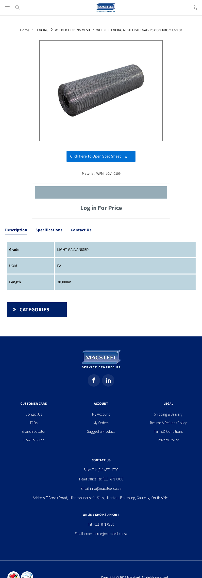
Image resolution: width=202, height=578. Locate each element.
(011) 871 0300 (103, 524)
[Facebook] (94, 380)
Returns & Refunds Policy (168, 422)
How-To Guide (33, 440)
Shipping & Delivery (168, 414)
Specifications (49, 230)
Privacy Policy (168, 440)
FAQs (33, 422)
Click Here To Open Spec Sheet (95, 156)
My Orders (100, 422)
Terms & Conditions (168, 431)
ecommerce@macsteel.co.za (105, 533)
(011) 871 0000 (112, 479)
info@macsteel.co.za (105, 488)
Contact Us (81, 230)
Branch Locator (34, 431)
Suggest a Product (101, 431)
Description (16, 230)
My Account (101, 414)
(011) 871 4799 (108, 469)
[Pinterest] (108, 380)
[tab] (16, 230)
